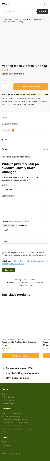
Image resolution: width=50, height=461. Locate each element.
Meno (5, 230)
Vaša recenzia (8, 196)
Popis (4, 117)
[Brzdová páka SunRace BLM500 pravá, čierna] (20, 318)
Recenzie (7, 130)
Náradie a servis (8, 403)
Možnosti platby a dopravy (12, 426)
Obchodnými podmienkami (25, 261)
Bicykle (4, 394)
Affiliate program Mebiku (11, 416)
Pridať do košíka (31, 86)
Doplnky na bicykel (9, 400)
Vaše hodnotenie (9, 185)
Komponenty (13, 19)
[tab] (25, 117)
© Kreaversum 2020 (11, 453)
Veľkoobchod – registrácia (12, 413)
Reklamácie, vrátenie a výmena (14, 429)
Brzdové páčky (23, 339)
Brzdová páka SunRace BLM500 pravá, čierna (19, 343)
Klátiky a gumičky (39, 19)
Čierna (45, 149)
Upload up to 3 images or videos (16, 221)
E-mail (5, 241)
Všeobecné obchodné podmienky (15, 422)
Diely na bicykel (8, 397)
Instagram (6, 445)
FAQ (3, 432)
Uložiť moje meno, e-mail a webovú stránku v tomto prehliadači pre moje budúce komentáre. (25, 254)
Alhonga (29, 285)
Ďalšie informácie (10, 124)
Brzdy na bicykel (25, 19)
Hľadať (42, 11)
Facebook (5, 442)
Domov (4, 19)
